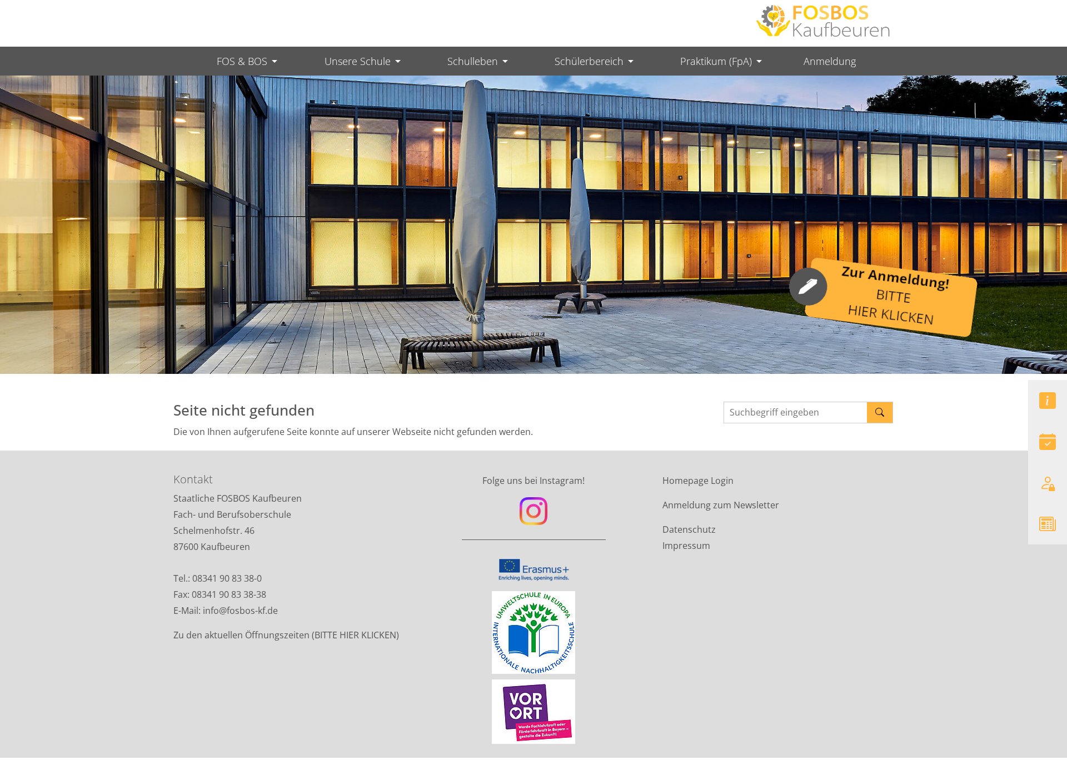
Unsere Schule (358, 61)
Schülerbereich (589, 61)
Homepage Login (698, 480)
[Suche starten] (880, 412)
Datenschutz (689, 529)
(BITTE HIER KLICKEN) (355, 635)
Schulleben (472, 61)
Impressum (686, 545)
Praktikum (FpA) (716, 61)
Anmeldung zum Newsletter (720, 505)
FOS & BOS (242, 61)
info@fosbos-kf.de (241, 610)
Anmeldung (830, 61)
